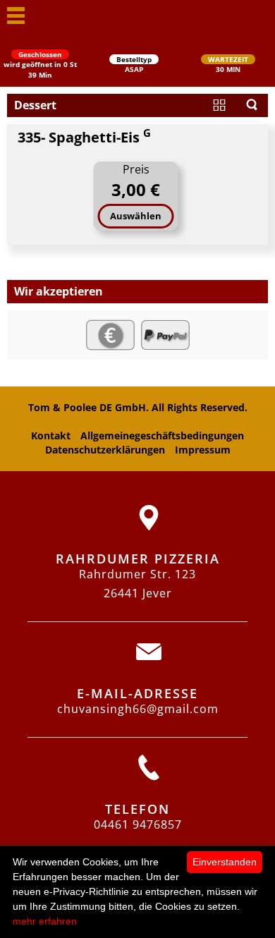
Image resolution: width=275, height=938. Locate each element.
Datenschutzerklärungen (105, 449)
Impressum (203, 449)
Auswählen (135, 215)
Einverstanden (224, 861)
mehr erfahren (45, 921)
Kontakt (51, 435)
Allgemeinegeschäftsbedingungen (162, 435)
